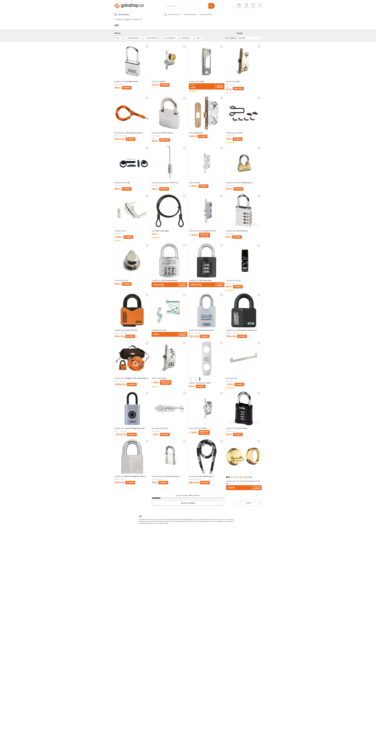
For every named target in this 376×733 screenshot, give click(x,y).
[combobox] (248, 503)
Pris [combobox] (117, 38)
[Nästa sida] (259, 503)
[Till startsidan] (129, 5)
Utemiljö (135, 19)
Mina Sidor (246, 7)
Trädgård (127, 19)
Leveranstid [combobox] (170, 38)
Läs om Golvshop (205, 14)
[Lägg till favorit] (147, 46)
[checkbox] (133, 38)
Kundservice (239, 7)
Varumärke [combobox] (185, 38)
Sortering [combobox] (241, 38)
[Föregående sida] (237, 503)
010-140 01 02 (173, 14)
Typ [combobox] (197, 38)
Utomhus (119, 19)
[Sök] (211, 6)
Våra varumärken (190, 14)
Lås (140, 19)
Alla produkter (123, 14)
